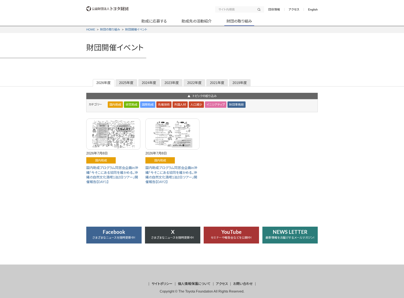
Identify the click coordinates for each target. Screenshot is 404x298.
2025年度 (126, 83)
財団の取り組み (110, 29)
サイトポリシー (162, 284)
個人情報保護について (194, 284)
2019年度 (240, 83)
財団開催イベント (136, 29)
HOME (90, 29)
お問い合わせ (243, 284)
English (313, 9)
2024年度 (149, 83)
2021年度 (217, 83)
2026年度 (103, 83)
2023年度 (172, 83)
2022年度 (194, 83)
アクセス (294, 9)
